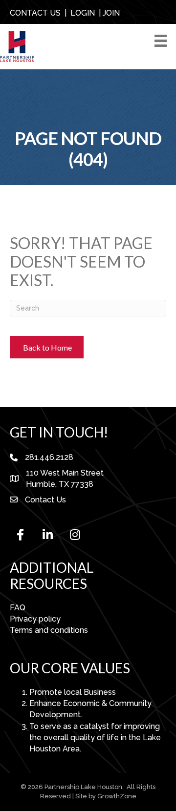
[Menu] (162, 40)
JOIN (111, 13)
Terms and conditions (49, 630)
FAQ (17, 607)
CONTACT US (35, 13)
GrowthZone (116, 796)
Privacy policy (35, 619)
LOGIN (82, 13)
